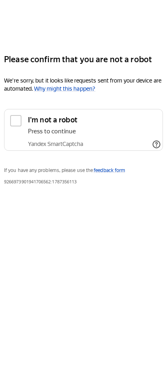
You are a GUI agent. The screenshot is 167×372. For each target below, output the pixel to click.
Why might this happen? (64, 88)
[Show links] (156, 144)
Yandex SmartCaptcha (55, 144)
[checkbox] (83, 130)
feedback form (109, 170)
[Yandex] (83, 23)
